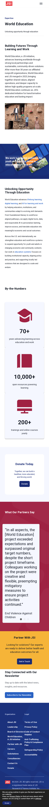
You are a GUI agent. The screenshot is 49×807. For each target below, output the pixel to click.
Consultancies (13, 758)
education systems (23, 252)
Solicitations (13, 754)
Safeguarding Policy (33, 750)
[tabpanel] (20, 573)
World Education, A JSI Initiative (14, 738)
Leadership (12, 727)
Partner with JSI (14, 744)
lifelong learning (34, 199)
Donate (24, 484)
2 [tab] (24, 619)
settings (38, 799)
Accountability (30, 755)
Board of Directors (15, 732)
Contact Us (12, 763)
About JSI (11, 722)
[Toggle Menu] (41, 3)
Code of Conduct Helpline (32, 733)
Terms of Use (30, 722)
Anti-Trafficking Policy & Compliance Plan (33, 742)
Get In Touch (24, 661)
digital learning (11, 203)
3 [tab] (28, 619)
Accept (7, 803)
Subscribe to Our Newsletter (19, 695)
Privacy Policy (30, 727)
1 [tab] (21, 619)
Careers (11, 749)
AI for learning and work (32, 203)
